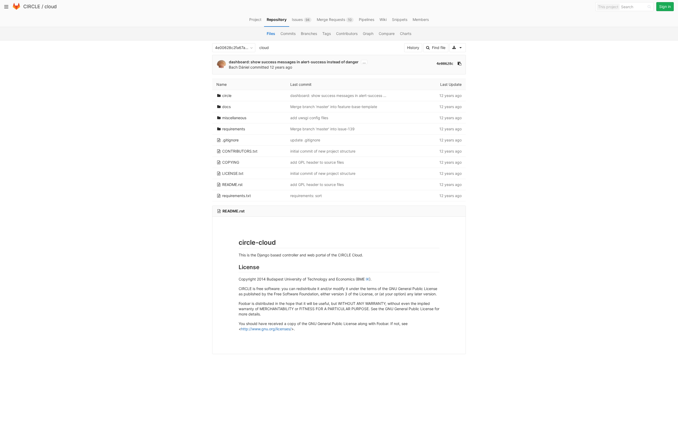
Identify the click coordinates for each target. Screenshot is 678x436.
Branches (309, 33)
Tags (326, 33)
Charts (405, 33)
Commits (288, 33)
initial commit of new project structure (322, 151)
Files (271, 33)
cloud (50, 6)
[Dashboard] (16, 8)
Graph (368, 33)
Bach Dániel (239, 67)
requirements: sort (306, 195)
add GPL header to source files (317, 162)
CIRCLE (31, 6)
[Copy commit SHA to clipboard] (459, 63)
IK (367, 279)
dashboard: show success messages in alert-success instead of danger (294, 62)
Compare (387, 33)
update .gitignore (305, 140)
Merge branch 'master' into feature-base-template (333, 106)
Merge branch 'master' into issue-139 (322, 129)
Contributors (347, 33)
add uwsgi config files (309, 117)
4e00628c (444, 63)
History (413, 47)
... (364, 62)
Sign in (665, 6)
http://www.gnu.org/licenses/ (266, 329)
